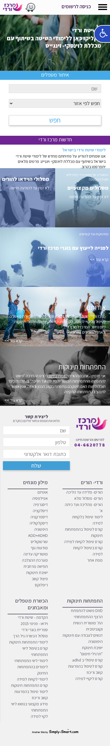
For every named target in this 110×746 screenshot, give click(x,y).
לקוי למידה (39, 716)
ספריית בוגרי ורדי (35, 629)
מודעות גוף (39, 547)
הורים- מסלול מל (90, 498)
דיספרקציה (39, 517)
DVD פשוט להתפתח (87, 610)
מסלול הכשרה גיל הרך (30, 636)
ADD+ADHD (38, 535)
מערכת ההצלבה (35, 560)
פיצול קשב (40, 578)
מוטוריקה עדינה (35, 554)
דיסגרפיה (40, 504)
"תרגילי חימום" (91, 653)
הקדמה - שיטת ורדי (33, 617)
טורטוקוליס (39, 541)
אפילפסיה (40, 498)
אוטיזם (43, 492)
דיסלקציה (40, 510)
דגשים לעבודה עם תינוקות (82, 635)
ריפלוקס (41, 585)
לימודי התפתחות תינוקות (28, 642)
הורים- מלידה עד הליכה (84, 492)
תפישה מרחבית (35, 566)
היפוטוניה (95, 641)
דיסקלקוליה (39, 523)
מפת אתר (95, 560)
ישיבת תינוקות (37, 572)
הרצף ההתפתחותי (88, 616)
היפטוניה (41, 529)
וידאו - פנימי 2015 (34, 623)
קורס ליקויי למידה (89, 678)
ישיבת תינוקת (92, 647)
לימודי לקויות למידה (32, 679)
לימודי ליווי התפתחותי (31, 660)
